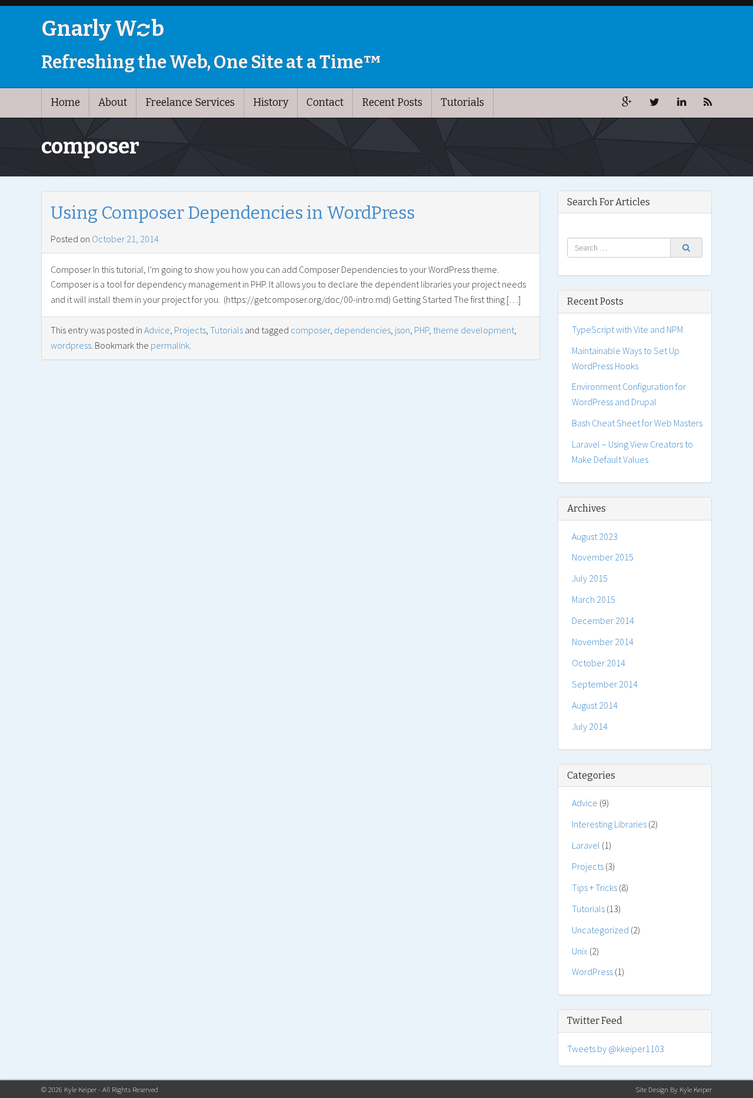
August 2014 (595, 705)
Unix (580, 951)
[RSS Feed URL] (708, 103)
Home (65, 102)
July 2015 (590, 578)
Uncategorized (600, 930)
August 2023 (595, 536)
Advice (157, 330)
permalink (170, 345)
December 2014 (603, 620)
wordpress (71, 345)
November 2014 (603, 642)
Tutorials (462, 102)
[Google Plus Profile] (627, 103)
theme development (473, 330)
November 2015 (603, 557)
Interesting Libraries (609, 824)
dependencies (362, 330)
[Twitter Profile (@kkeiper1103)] (654, 103)
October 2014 (598, 663)
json (402, 330)
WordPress (592, 971)
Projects (190, 330)
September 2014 (605, 684)
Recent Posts (392, 102)
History (270, 102)
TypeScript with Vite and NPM (627, 329)
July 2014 (590, 726)
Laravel (586, 845)
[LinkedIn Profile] (681, 103)
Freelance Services (190, 102)
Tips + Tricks (594, 887)
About (112, 102)
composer (310, 330)
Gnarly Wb (102, 29)
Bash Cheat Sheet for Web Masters (637, 423)
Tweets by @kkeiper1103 (615, 1048)
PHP (421, 330)
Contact (325, 102)
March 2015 (593, 599)
